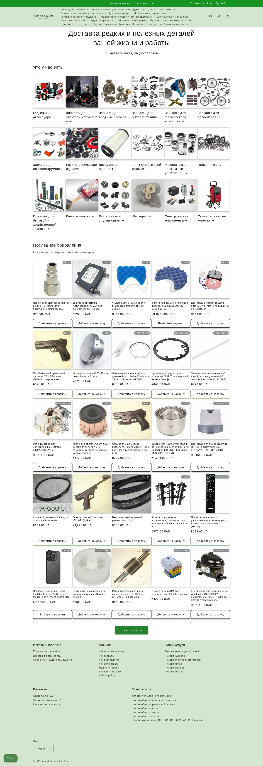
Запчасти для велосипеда (208, 115)
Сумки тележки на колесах (212, 218)
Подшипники (208, 164)
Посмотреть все (131, 630)
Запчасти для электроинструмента (81, 117)
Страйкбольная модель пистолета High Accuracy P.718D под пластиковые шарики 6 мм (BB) (130, 448)
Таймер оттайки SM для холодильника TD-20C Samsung (170, 592)
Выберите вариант (171, 323)
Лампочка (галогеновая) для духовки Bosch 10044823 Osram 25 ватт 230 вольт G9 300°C (130, 376)
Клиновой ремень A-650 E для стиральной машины (50, 519)
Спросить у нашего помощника (52, 659)
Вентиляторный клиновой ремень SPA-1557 (127, 519)
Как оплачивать (108, 663)
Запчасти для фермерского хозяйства (175, 117)
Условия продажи (110, 671)
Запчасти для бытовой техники (145, 115)
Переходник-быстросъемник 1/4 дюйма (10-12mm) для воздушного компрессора (51, 305)
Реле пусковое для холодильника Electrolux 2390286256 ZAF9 (47, 447)
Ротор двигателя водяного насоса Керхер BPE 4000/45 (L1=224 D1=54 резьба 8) (128, 594)
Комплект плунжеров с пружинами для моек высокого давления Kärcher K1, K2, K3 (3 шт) (169, 522)
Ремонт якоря (173, 663)
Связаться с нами (44, 695)
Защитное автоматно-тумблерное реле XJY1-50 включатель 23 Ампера (88, 305)
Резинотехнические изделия (81, 167)
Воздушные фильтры (108, 167)
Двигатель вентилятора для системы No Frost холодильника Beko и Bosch (209, 305)
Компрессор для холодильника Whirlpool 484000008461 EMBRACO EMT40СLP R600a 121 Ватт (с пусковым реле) (209, 595)
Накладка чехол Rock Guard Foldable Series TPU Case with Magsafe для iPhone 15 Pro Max (51, 594)
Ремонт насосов (175, 655)
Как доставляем (109, 659)
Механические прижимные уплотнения (176, 169)
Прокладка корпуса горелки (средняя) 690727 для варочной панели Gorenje (170, 376)
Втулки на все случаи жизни (110, 218)
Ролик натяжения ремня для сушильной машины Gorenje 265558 (89, 594)
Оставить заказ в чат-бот (48, 700)
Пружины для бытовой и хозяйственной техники (45, 222)
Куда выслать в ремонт (47, 704)
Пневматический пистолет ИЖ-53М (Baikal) (88, 519)
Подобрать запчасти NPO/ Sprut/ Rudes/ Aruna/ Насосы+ (167, 720)
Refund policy (107, 675)
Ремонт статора (174, 667)
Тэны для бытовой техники (146, 167)
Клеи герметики (78, 216)
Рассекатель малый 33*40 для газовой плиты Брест (90, 375)
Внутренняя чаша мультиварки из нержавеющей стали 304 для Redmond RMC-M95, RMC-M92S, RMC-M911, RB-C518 (170, 448)
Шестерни (140, 216)
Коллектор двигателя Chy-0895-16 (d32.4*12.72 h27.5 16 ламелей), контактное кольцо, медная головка (91, 448)
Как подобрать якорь (145, 708)
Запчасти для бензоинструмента (47, 167)
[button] (101, 9)
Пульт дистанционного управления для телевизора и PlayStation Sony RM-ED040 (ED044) (208, 522)
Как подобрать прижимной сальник (154, 704)
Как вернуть (106, 655)
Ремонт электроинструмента (183, 659)
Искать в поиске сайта (47, 655)
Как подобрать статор (145, 712)
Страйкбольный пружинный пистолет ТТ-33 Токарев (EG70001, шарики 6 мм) (49, 376)
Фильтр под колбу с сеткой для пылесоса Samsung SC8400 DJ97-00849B (170, 305)
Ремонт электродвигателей (182, 651)
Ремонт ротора (174, 671)
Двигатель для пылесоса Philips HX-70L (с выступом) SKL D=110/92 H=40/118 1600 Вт (210, 447)
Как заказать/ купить (112, 651)
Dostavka (46, 761)
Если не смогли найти (46, 651)
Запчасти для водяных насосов (112, 115)
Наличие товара (109, 667)
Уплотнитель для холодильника (152, 695)
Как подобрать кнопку (145, 716)
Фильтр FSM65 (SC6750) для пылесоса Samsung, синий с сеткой (128, 305)
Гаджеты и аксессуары (42, 115)
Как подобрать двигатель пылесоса (154, 700)
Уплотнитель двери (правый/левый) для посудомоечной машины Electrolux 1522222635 (208, 376)
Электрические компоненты (177, 218)
